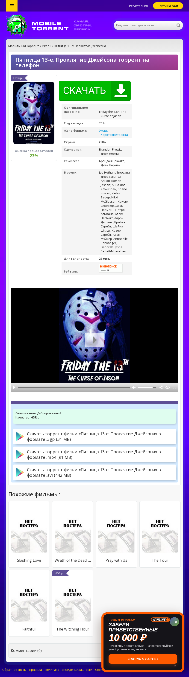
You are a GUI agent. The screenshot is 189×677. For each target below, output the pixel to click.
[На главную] (52, 25)
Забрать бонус (143, 659)
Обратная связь (14, 670)
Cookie (100, 670)
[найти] (178, 25)
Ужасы (104, 130)
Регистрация (138, 6)
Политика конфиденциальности (68, 670)
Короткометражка (114, 135)
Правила (35, 670)
